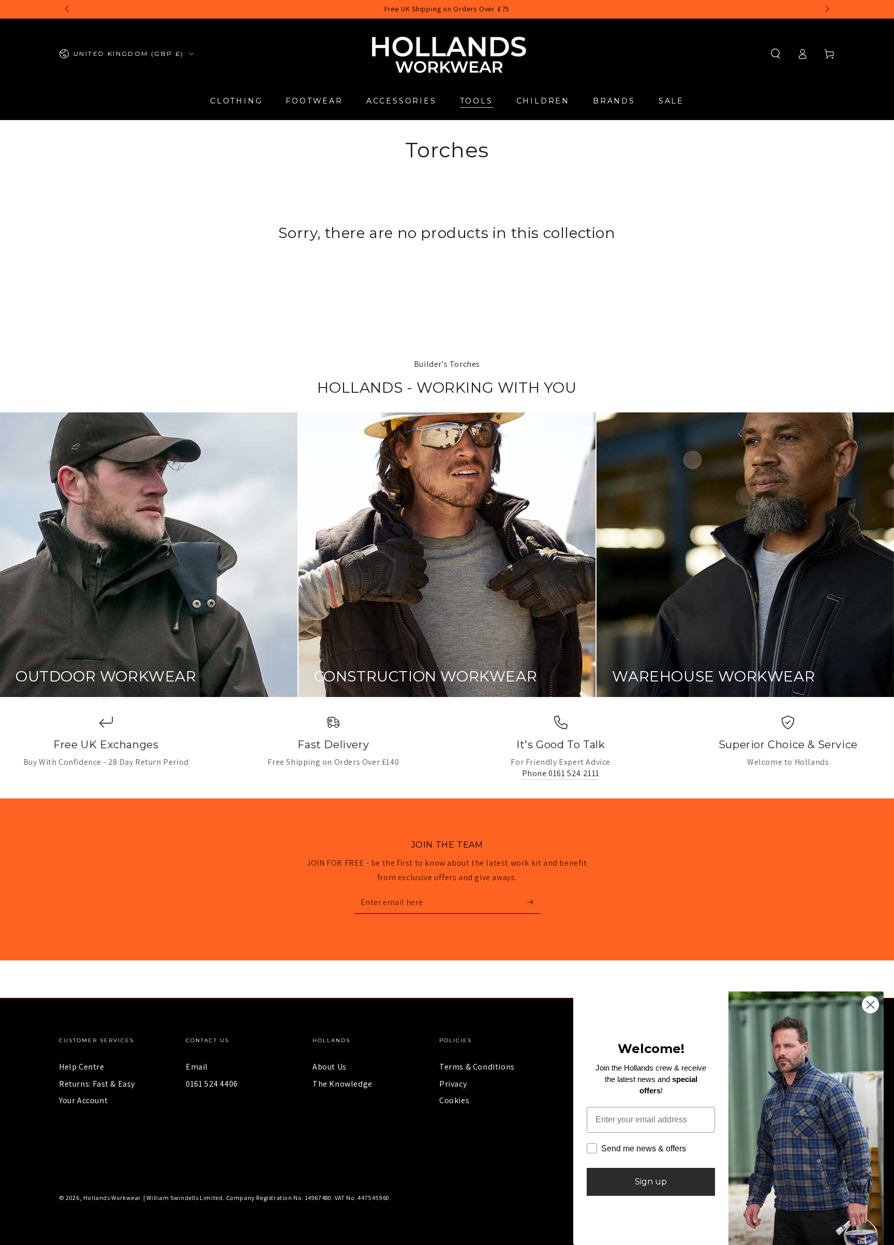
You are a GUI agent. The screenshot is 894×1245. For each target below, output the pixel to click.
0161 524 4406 (212, 1083)
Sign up (651, 1182)
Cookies (454, 1100)
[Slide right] (826, 9)
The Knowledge (342, 1083)
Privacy (453, 1083)
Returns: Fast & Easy (97, 1083)
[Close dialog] (870, 1005)
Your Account (83, 1100)
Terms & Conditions (477, 1066)
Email (197, 1066)
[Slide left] (68, 9)
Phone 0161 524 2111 (561, 773)
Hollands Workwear (111, 1198)
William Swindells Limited (184, 1198)
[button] (775, 53)
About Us (329, 1066)
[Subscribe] (533, 902)
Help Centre (82, 1066)
